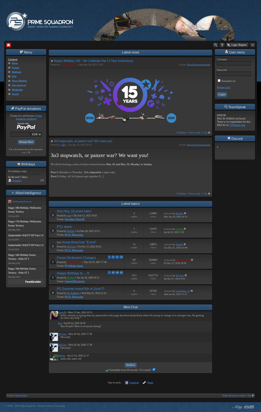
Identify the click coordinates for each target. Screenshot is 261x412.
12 (117, 257)
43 (113, 272)
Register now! (224, 87)
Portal (10, 395)
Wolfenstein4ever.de (22, 201)
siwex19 (62, 312)
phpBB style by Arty (237, 407)
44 (117, 272)
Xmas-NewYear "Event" (79, 242)
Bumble (179, 213)
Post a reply (194, 132)
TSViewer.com (237, 125)
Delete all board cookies (233, 395)
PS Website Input (74, 265)
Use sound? (146, 370)
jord (69, 215)
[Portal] (8, 45)
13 (121, 257)
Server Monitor (19, 80)
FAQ (14, 76)
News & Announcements (198, 64)
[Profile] (54, 318)
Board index (21, 395)
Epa (60, 323)
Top (205, 132)
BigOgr (70, 231)
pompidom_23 (183, 291)
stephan (179, 229)
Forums (15, 67)
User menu (236, 52)
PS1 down (64, 226)
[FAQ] (222, 45)
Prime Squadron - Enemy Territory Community (42, 406)
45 (121, 272)
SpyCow (71, 246)
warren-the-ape (74, 262)
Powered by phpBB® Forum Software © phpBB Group (249, 407)
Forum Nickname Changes (76, 257)
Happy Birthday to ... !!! (73, 273)
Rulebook (16, 72)
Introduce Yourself (74, 219)
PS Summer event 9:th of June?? (80, 289)
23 (181, 193)
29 (181, 132)
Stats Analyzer (19, 85)
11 (113, 257)
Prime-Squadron (69, 64)
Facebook (134, 382)
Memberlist (17, 89)
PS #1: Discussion (74, 234)
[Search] (215, 45)
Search (15, 94)
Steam (150, 382)
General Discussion (75, 281)
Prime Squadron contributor (29, 117)
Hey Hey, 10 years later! (74, 211)
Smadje (179, 244)
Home (15, 63)
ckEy (63, 145)
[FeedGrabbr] (26, 281)
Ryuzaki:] (17, 180)
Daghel (70, 277)
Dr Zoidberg (73, 293)
